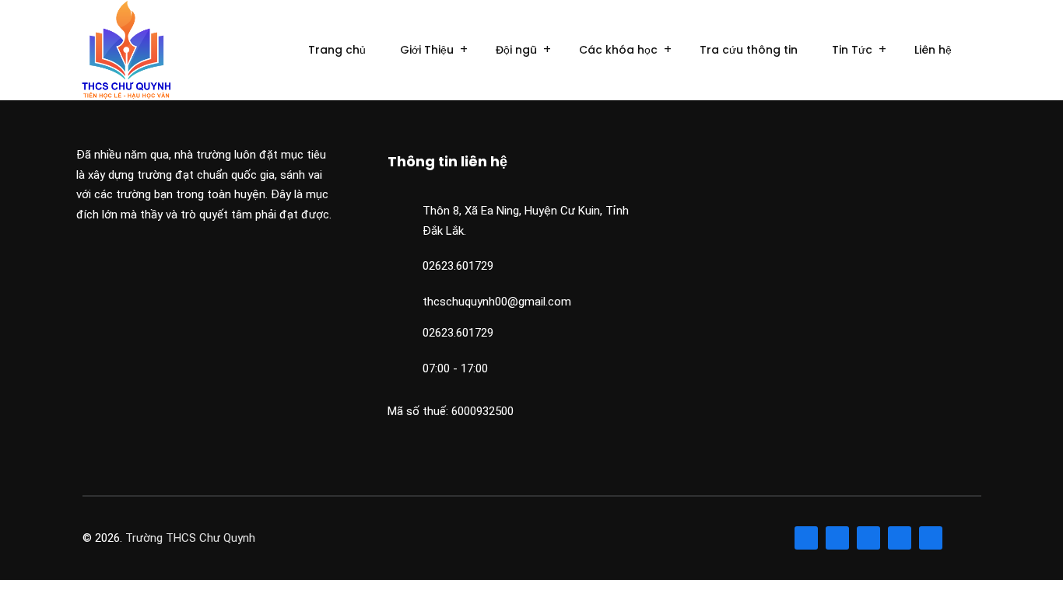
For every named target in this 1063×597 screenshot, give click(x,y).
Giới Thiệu (427, 50)
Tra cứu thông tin (749, 50)
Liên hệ (933, 50)
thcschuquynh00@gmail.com (497, 302)
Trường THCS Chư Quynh (190, 538)
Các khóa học (618, 50)
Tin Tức (852, 50)
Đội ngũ (516, 50)
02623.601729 (458, 266)
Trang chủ (337, 50)
